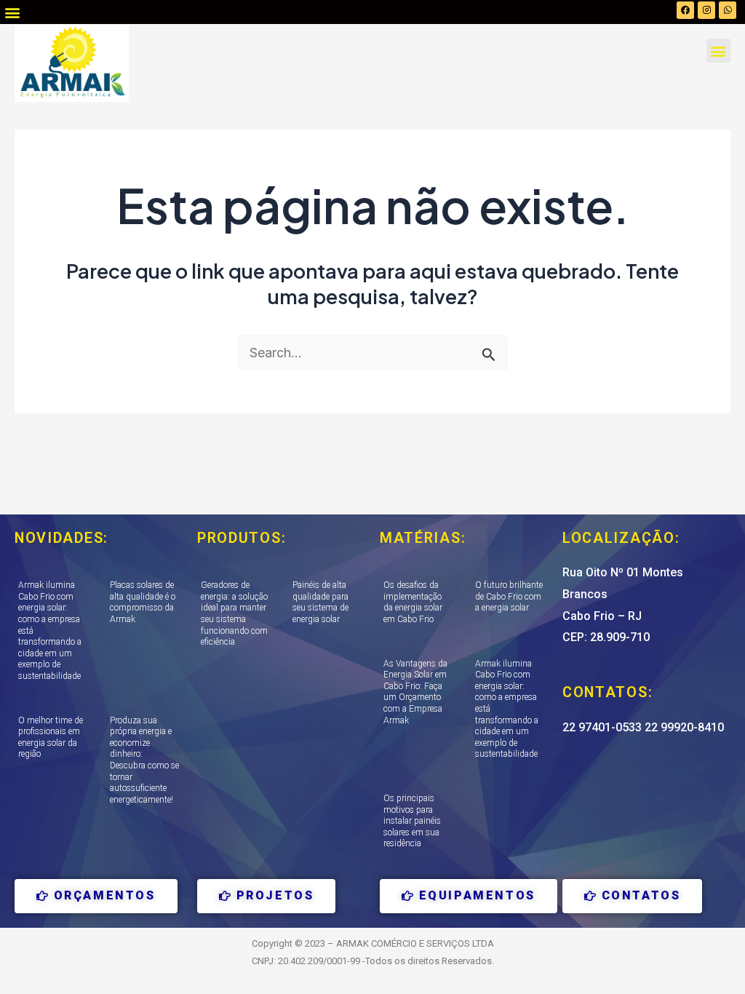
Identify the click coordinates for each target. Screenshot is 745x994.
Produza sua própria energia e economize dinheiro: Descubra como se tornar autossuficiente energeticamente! (144, 760)
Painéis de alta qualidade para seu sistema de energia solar (320, 602)
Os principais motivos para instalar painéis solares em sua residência (412, 820)
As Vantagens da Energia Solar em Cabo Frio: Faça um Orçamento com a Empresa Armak (415, 692)
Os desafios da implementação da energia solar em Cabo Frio (412, 602)
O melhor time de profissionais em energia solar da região (50, 737)
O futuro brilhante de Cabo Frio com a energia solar (509, 596)
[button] (12, 12)
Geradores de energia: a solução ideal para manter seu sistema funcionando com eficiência (234, 613)
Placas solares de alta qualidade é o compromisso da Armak (142, 602)
